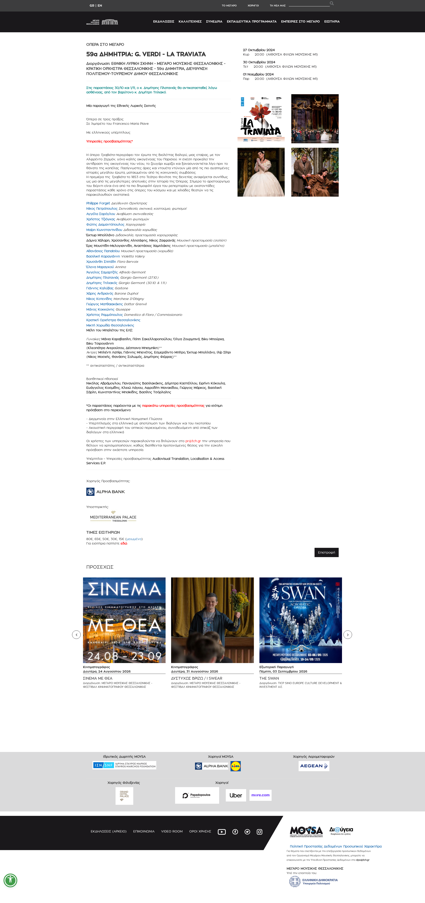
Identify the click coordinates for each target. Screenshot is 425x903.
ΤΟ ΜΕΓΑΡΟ (229, 5)
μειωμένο (134, 539)
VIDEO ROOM (172, 831)
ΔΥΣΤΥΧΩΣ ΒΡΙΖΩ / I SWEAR (196, 678)
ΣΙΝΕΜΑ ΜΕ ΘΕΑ (97, 678)
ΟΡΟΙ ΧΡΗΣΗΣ (200, 831)
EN (100, 5)
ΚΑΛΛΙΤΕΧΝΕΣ (190, 21)
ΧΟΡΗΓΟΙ (253, 5)
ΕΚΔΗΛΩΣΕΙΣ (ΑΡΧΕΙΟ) (109, 831)
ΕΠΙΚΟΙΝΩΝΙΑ (144, 831)
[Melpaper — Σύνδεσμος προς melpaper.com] (248, 764)
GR (92, 5)
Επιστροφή (326, 552)
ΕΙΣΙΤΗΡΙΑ (332, 21)
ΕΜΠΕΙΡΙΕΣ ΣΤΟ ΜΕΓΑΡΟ (300, 21)
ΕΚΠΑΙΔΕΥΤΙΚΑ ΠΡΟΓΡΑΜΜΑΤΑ (252, 21)
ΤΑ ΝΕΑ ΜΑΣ (278, 5)
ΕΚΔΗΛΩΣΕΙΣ (163, 21)
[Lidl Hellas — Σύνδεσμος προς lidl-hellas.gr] (229, 764)
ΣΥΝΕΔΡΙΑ (214, 21)
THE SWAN (269, 678)
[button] (10, 880)
